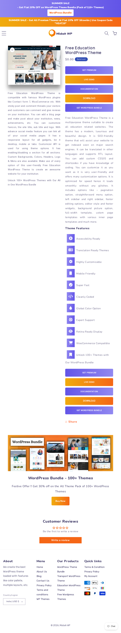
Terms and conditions (42, 592)
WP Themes (43, 599)
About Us (42, 571)
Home (40, 567)
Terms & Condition (94, 567)
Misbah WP (65, 625)
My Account (90, 576)
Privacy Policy (44, 585)
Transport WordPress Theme (68, 578)
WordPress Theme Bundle (67, 569)
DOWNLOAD (89, 98)
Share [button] (72, 422)
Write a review (60, 540)
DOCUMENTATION (89, 89)
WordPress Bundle (60, 12)
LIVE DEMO (89, 79)
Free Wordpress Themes (65, 597)
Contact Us (43, 580)
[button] (3, 33)
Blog (39, 576)
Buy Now (60, 501)
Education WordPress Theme (69, 587)
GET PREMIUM (89, 70)
